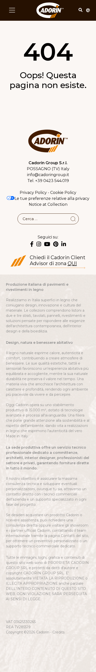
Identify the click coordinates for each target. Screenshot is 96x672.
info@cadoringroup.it (48, 174)
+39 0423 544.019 (52, 180)
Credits (58, 632)
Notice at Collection (48, 204)
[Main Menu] (12, 10)
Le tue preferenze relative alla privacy (52, 198)
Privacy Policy (33, 192)
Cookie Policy (63, 192)
